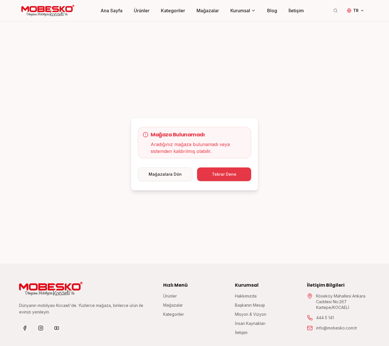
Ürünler (142, 10)
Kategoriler (173, 10)
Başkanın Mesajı (250, 305)
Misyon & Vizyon (250, 314)
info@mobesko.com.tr (336, 327)
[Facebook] (24, 328)
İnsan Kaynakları (250, 323)
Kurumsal (240, 10)
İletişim (296, 10)
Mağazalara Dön (165, 174)
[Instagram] (40, 328)
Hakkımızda (246, 296)
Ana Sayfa (111, 10)
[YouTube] (56, 328)
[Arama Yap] (335, 10)
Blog (272, 10)
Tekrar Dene (224, 174)
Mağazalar (207, 10)
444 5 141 (325, 317)
